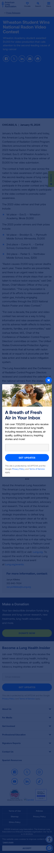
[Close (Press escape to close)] (27, 380)
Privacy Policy (18, 469)
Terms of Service (37, 469)
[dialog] (27, 426)
